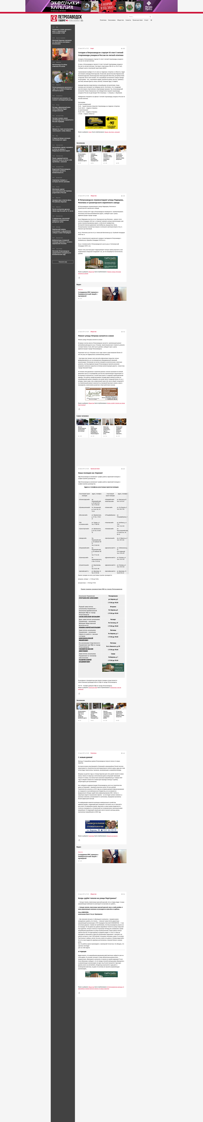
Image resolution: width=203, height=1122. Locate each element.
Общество (120, 20)
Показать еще (63, 262)
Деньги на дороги (112, 836)
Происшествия (138, 20)
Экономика (112, 20)
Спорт (146, 20)
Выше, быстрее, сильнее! (112, 132)
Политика (103, 20)
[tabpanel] (82, 155)
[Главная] (54, 21)
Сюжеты (128, 20)
